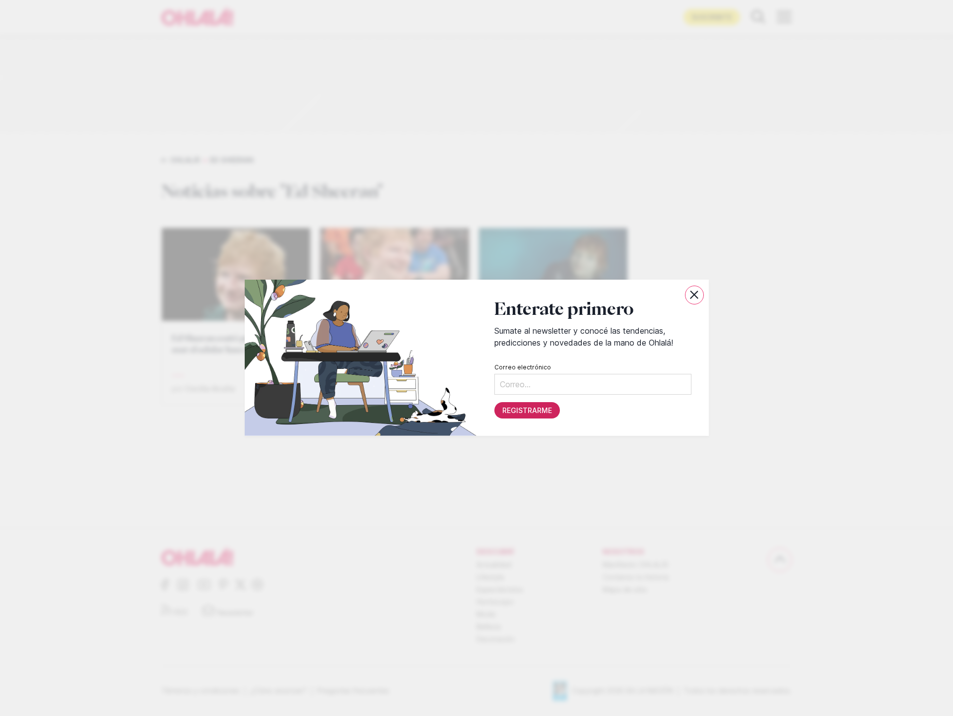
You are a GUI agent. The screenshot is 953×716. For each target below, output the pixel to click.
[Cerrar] (694, 295)
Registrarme (526, 411)
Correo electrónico (522, 367)
